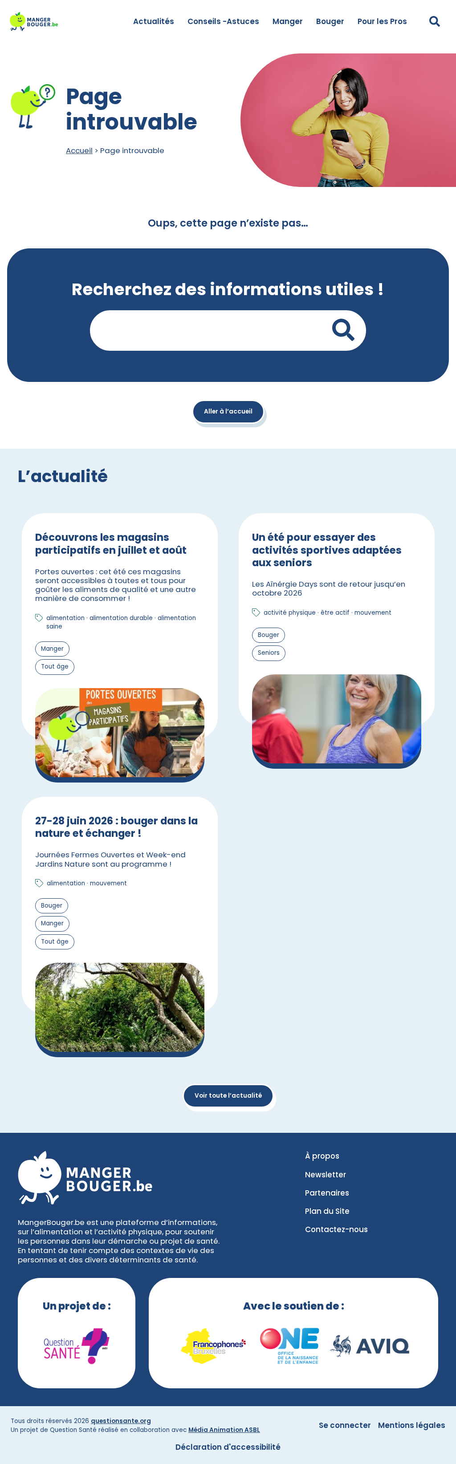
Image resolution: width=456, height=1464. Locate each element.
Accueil (79, 150)
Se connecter (345, 1425)
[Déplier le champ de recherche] (434, 21)
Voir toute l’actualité (228, 1095)
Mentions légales (411, 1425)
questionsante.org (121, 1421)
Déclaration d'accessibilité (228, 1447)
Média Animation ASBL (224, 1430)
